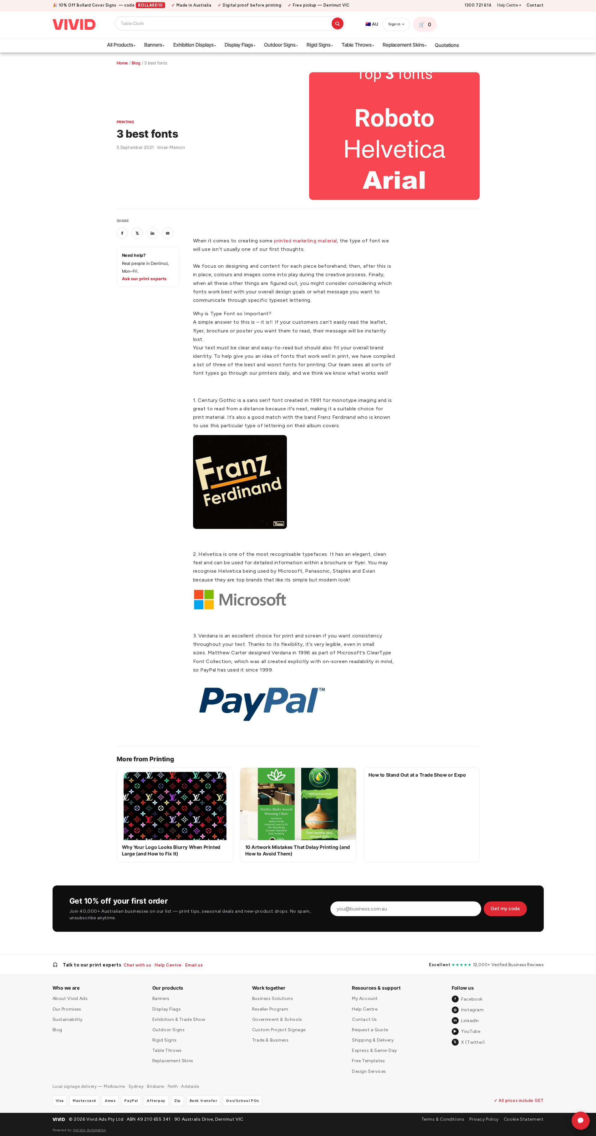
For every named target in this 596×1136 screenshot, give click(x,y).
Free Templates (368, 1060)
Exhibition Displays (193, 45)
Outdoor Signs (280, 45)
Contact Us (364, 1019)
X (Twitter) (469, 1042)
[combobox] (225, 23)
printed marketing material (305, 241)
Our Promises (67, 1009)
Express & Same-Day (374, 1050)
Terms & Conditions (443, 1119)
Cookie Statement (524, 1119)
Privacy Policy (483, 1119)
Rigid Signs (319, 45)
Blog (136, 62)
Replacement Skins (404, 45)
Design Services (369, 1071)
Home (122, 62)
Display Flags (239, 45)
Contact (535, 5)
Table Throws (357, 45)
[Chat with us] (581, 1121)
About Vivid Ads (70, 998)
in (152, 233)
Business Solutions (272, 998)
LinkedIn (466, 1020)
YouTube (466, 1031)
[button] (121, 45)
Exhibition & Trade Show (179, 1019)
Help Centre (509, 5)
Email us (194, 964)
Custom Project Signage (279, 1029)
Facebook (468, 999)
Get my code (505, 908)
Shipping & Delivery (373, 1040)
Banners (153, 45)
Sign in (396, 24)
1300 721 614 (478, 5)
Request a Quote (370, 1029)
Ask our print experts (144, 278)
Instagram (469, 1009)
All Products (120, 45)
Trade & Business (270, 1040)
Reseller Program (270, 1009)
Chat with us (137, 964)
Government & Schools (277, 1019)
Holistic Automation (89, 1130)
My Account (365, 998)
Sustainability (68, 1019)
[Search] (338, 23)
